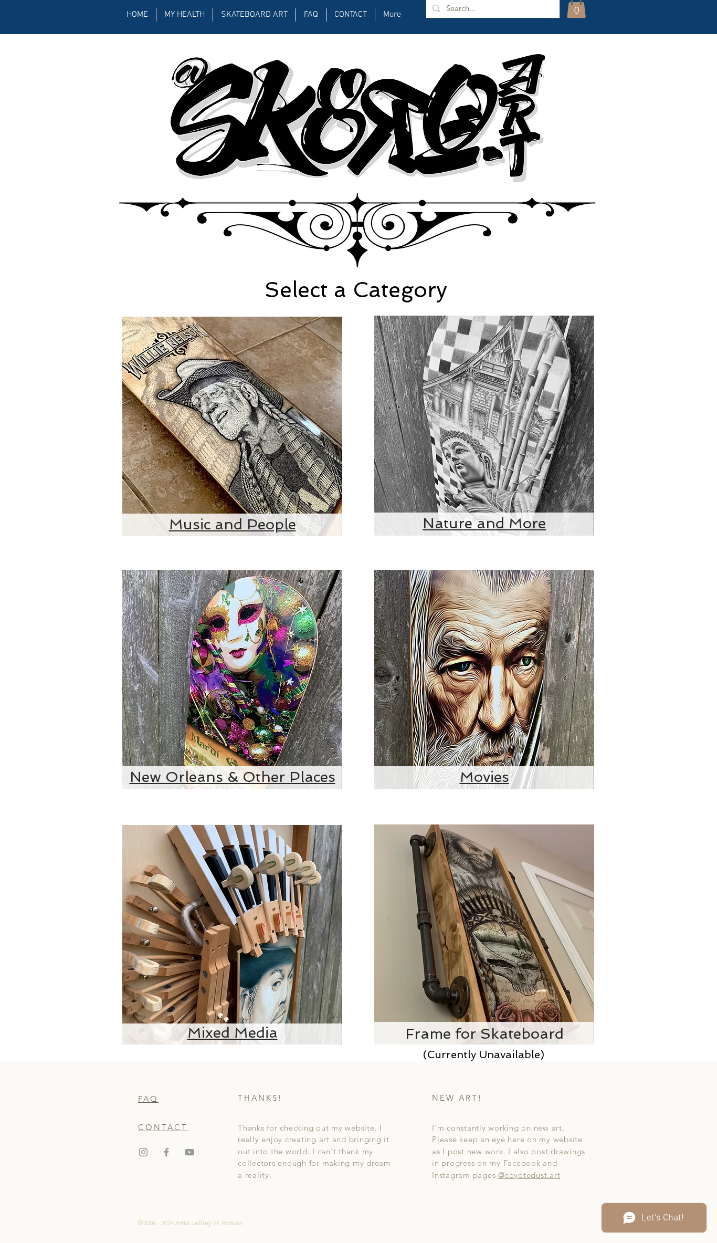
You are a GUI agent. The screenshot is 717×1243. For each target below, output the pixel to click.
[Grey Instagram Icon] (143, 1152)
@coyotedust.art (529, 1175)
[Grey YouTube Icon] (189, 1152)
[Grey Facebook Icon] (166, 1152)
